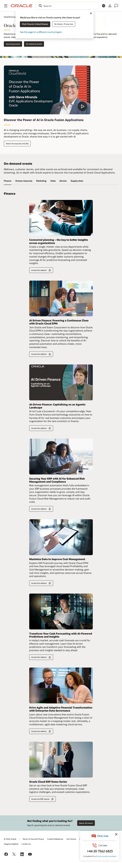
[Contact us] (116, 6)
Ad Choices (71, 839)
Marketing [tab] (41, 181)
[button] (6, 6)
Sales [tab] (53, 181)
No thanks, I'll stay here (63, 24)
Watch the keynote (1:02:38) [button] (17, 143)
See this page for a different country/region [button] (41, 31)
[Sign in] (110, 6)
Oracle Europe (10, 16)
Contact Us (26, 844)
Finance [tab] (7, 181)
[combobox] (67, 6)
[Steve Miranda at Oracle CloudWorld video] (47, 90)
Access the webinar (39, 270)
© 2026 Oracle (10, 839)
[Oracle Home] (21, 6)
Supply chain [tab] (77, 181)
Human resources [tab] (23, 181)
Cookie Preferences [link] (55, 839)
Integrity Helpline (11, 844)
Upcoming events (13, 44)
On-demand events (34, 44)
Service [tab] (63, 181)
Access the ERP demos (40, 799)
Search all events (86, 823)
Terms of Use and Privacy (33, 839)
